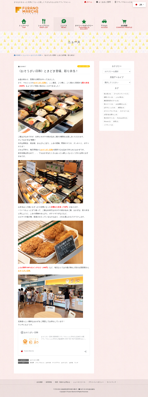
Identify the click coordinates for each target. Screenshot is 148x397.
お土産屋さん (121, 104)
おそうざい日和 (84, 66)
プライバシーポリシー (96, 382)
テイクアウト (56, 362)
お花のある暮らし (110, 114)
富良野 (32, 362)
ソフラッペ (108, 125)
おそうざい (64, 362)
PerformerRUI (122, 118)
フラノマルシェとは (124, 2)
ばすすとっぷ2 (109, 107)
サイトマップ (111, 382)
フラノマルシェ (39, 362)
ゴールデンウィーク (121, 94)
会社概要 (40, 382)
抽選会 (121, 107)
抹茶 (115, 121)
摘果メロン (108, 97)
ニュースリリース (79, 382)
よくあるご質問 (105, 2)
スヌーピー (124, 111)
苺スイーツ (108, 104)
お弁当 (71, 362)
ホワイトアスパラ (110, 111)
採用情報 (49, 382)
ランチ (76, 362)
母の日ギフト (109, 118)
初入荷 (107, 94)
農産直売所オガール (111, 100)
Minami (107, 121)
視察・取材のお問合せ (62, 382)
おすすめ (48, 362)
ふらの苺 (119, 97)
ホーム (89, 2)
